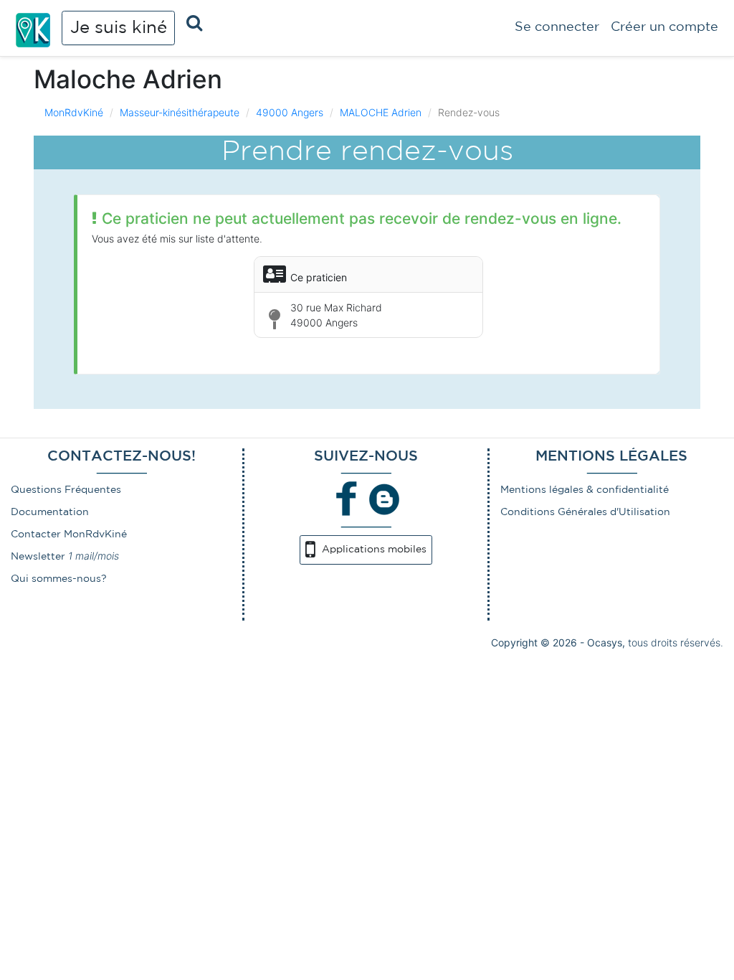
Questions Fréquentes (66, 490)
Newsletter (38, 556)
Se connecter (557, 27)
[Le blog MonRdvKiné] (384, 498)
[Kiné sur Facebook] (347, 498)
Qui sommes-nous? (59, 579)
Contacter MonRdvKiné (69, 534)
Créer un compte (664, 27)
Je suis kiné (118, 28)
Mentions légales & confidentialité (584, 490)
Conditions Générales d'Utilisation (585, 512)
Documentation (50, 512)
